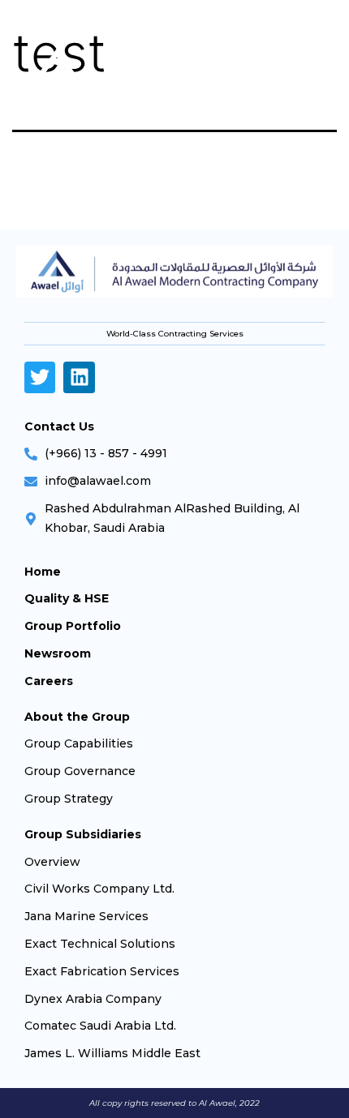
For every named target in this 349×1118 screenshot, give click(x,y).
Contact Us (59, 426)
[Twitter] (39, 377)
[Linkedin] (78, 377)
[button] (314, 77)
